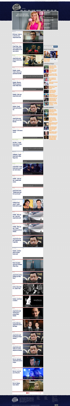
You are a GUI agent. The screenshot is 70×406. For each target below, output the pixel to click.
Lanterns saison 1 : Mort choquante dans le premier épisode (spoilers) (53, 67)
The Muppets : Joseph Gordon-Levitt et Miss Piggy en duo (17, 156)
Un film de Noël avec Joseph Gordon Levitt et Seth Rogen (17, 324)
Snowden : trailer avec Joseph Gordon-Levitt (17, 95)
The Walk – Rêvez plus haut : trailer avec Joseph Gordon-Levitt (17, 216)
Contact (53, 401)
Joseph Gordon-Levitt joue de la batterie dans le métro (17, 60)
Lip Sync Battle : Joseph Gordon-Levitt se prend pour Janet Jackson (17, 168)
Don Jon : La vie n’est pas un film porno (17, 372)
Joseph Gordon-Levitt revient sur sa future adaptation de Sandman (17, 348)
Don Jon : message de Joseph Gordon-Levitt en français (17, 360)
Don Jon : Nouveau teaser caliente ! (16, 384)
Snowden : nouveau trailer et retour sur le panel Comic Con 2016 (17, 72)
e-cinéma (22, 15)
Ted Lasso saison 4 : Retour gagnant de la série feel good (53, 74)
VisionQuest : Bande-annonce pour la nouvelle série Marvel (53, 114)
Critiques (22, 12)
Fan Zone (56, 12)
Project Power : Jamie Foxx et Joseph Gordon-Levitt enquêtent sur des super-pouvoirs (17, 48)
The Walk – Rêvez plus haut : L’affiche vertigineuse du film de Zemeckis (17, 229)
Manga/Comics (38, 10)
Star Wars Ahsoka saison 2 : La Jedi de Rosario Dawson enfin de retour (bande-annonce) (53, 128)
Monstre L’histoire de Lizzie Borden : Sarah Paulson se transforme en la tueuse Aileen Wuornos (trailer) (53, 137)
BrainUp (48, 10)
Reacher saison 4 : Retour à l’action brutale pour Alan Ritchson (53, 71)
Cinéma (21, 10)
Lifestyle (52, 10)
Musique (29, 10)
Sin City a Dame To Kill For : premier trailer (17, 287)
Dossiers (22, 13)
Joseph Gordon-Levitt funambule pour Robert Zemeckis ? (17, 336)
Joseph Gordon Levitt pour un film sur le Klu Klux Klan (17, 120)
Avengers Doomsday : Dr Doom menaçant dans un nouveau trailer (53, 124)
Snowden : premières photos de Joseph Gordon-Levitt (17, 252)
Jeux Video (44, 10)
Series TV (25, 10)
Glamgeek (52, 13)
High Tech (52, 15)
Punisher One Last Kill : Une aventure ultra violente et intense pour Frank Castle (53, 99)
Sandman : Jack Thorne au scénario (17, 299)
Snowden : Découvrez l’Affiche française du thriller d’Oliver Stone (17, 84)
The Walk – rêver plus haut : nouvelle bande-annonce (17, 180)
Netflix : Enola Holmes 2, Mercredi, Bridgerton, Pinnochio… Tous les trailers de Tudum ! (47, 60)
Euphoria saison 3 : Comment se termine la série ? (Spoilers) (53, 87)
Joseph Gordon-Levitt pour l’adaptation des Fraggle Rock (17, 240)
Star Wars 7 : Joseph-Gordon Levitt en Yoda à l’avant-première (17, 144)
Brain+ (55, 10)
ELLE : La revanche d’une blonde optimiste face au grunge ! (52, 79)
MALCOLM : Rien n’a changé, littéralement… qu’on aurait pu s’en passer (53, 103)
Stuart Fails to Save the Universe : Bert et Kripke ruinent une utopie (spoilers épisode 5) (53, 119)
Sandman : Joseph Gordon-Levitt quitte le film (17, 108)
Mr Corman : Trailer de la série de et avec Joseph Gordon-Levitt (17, 35)
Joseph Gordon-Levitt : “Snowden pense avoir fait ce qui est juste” (17, 192)
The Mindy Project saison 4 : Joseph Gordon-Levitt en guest (17, 204)
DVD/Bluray (33, 10)
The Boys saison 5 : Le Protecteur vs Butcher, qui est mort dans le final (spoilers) (53, 95)
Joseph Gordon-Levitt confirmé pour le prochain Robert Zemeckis (17, 313)
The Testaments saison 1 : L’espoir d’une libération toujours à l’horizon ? (52, 91)
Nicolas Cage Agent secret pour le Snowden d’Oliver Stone (17, 264)
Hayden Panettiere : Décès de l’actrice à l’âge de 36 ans (53, 132)
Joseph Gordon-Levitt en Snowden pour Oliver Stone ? (17, 276)
